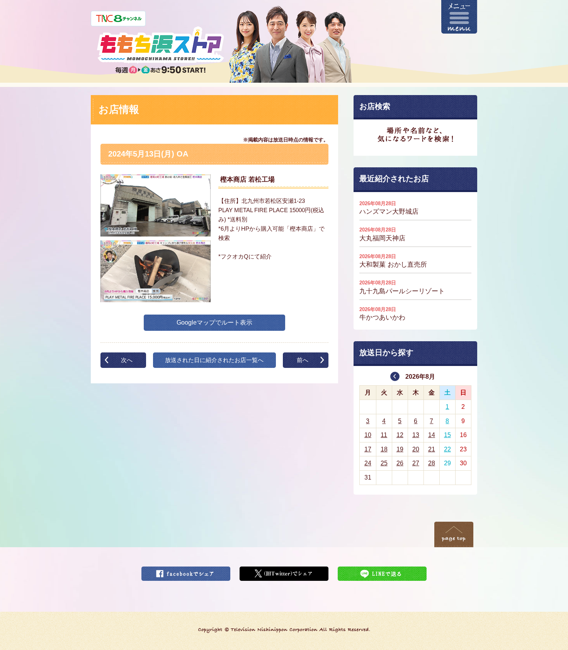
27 (415, 463)
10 (367, 435)
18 (384, 449)
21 (431, 449)
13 (415, 435)
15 (447, 435)
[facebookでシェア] (185, 571)
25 (384, 463)
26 (399, 463)
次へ (127, 360)
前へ (302, 360)
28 (431, 463)
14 (431, 435)
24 (367, 463)
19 (399, 449)
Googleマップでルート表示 (214, 322)
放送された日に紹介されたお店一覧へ (214, 360)
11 (384, 435)
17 (367, 449)
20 (415, 449)
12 (399, 435)
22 (447, 449)
